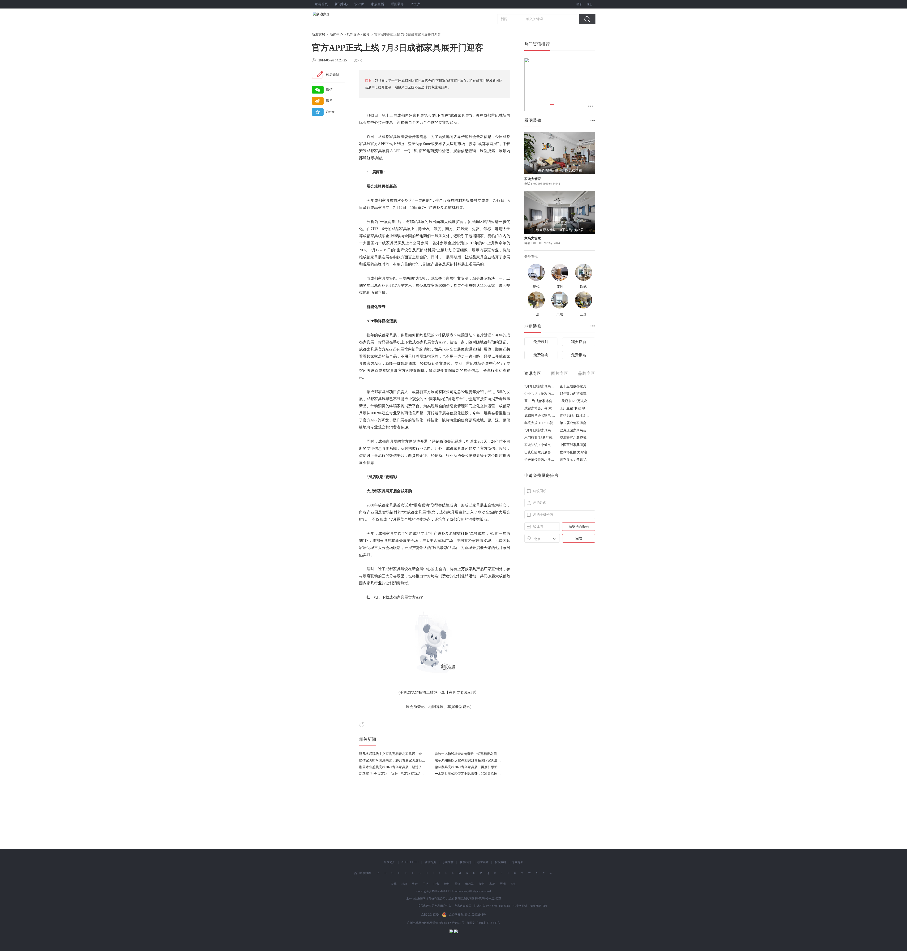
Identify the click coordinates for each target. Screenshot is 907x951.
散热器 (469, 884)
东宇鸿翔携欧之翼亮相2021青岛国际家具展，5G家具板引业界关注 (483, 760)
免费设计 (540, 342)
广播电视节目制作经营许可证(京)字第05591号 (435, 923)
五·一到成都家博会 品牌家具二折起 (540, 401)
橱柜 (481, 884)
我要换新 (578, 342)
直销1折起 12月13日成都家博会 (576, 415)
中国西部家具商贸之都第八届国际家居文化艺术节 (576, 445)
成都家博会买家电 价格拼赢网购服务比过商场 (540, 415)
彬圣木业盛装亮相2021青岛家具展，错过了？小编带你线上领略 (405, 767)
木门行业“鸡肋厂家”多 (540, 437)
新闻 (504, 19)
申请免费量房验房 (541, 475)
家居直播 (377, 4)
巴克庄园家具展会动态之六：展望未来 (576, 430)
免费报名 (578, 355)
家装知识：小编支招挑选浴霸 (540, 445)
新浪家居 (318, 34)
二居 (559, 314)
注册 (589, 4)
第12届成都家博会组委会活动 (576, 423)
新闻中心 (341, 4)
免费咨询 (540, 355)
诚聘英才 (482, 862)
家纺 (513, 884)
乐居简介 (389, 862)
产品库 (415, 4)
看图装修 (397, 4)
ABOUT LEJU (410, 862)
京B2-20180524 (430, 914)
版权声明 (500, 862)
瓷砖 (415, 884)
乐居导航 (517, 862)
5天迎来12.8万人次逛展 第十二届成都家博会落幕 (576, 401)
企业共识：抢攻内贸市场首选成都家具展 (540, 393)
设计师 (359, 4)
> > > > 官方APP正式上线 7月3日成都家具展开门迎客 (376, 34)
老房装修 (532, 326)
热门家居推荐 (362, 873)
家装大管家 (532, 179)
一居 (536, 314)
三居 (583, 314)
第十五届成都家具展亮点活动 (576, 386)
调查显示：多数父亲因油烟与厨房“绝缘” (576, 459)
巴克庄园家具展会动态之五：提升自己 (540, 452)
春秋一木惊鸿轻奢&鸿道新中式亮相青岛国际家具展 (472, 754)
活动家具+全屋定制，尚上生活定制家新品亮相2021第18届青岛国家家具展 (413, 773)
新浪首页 (430, 862)
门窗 (436, 884)
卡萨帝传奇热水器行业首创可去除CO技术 (540, 459)
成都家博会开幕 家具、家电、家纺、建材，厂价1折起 (540, 408)
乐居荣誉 (448, 862)
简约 (559, 286)
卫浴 (425, 884)
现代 (536, 286)
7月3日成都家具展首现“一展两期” (540, 386)
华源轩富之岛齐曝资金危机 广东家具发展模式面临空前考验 (576, 437)
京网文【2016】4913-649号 (483, 923)
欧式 (583, 286)
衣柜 (492, 884)
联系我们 (465, 862)
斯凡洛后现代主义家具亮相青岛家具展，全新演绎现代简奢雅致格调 (408, 754)
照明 (503, 884)
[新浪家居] (332, 14)
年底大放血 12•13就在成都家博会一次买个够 (540, 423)
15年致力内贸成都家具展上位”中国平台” (576, 393)
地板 (404, 884)
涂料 (447, 884)
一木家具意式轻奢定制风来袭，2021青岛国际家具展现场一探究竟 (483, 773)
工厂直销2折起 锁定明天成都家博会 (576, 408)
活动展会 (353, 34)
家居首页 (321, 4)
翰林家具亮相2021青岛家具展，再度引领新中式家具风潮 (476, 767)
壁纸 (457, 884)
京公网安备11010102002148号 (467, 914)
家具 (366, 34)
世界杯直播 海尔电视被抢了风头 (576, 452)
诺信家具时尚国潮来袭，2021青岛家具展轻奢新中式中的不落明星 (407, 760)
